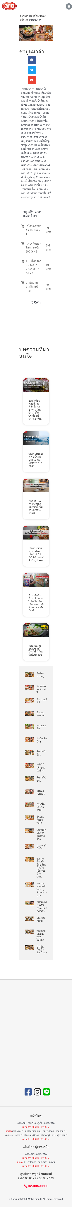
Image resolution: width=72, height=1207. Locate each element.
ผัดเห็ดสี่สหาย (41, 919)
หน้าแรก (24, 16)
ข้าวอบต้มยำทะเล (40, 819)
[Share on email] (32, 80)
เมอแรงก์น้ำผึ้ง (41, 847)
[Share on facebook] (32, 60)
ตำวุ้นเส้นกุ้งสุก (42, 740)
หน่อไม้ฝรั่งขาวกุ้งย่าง (41, 767)
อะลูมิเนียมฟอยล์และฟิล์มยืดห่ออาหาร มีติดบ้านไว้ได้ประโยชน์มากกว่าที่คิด (35, 409)
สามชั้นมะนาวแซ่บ (40, 806)
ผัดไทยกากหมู (40, 675)
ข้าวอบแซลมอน (41, 714)
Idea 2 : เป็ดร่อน (41, 792)
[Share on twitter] (32, 70)
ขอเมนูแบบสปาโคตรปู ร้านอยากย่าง (42, 889)
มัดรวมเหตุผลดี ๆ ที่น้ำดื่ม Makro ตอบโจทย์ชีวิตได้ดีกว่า (35, 460)
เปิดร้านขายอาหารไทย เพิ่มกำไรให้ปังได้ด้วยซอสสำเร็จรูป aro (36, 554)
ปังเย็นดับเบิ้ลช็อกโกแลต (43, 949)
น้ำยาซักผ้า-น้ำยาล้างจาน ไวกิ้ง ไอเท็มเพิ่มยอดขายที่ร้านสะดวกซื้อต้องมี (36, 603)
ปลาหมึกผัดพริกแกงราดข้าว (41, 834)
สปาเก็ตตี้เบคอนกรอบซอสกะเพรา (42, 906)
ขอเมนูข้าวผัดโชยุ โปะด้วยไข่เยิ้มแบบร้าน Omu (41, 867)
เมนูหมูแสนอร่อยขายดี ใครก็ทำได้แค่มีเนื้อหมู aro (36, 650)
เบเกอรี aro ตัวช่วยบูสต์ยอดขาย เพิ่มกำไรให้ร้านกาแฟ (35, 507)
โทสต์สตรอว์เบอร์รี (41, 689)
